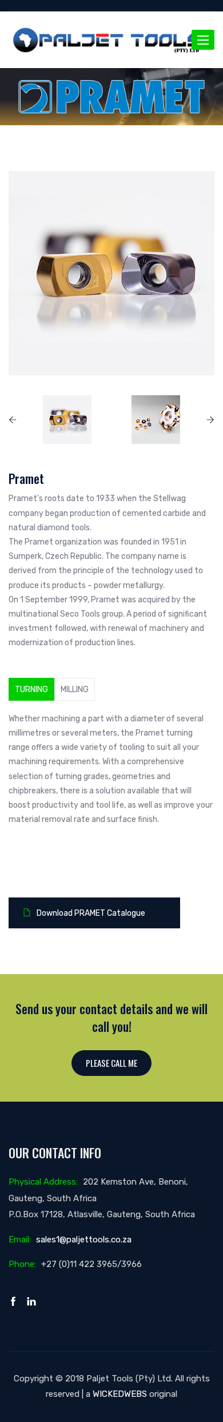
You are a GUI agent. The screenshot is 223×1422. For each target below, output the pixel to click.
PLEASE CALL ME (111, 1062)
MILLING (75, 689)
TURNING (31, 689)
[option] (111, 273)
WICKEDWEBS (120, 1394)
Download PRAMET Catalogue (91, 912)
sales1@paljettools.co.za (84, 1239)
